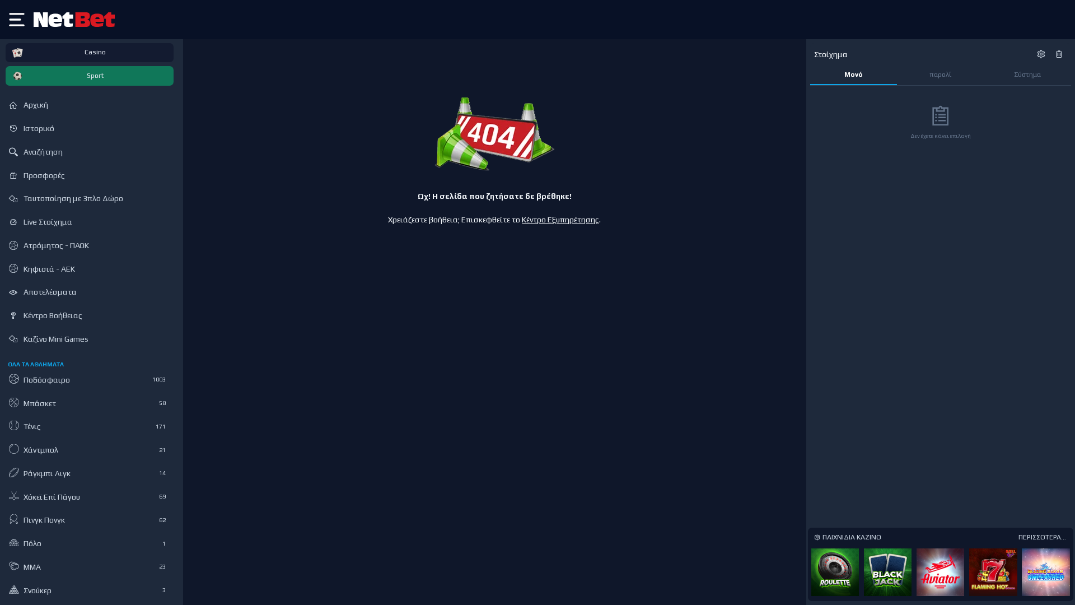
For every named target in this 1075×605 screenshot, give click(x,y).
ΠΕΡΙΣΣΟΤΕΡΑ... (1042, 537)
